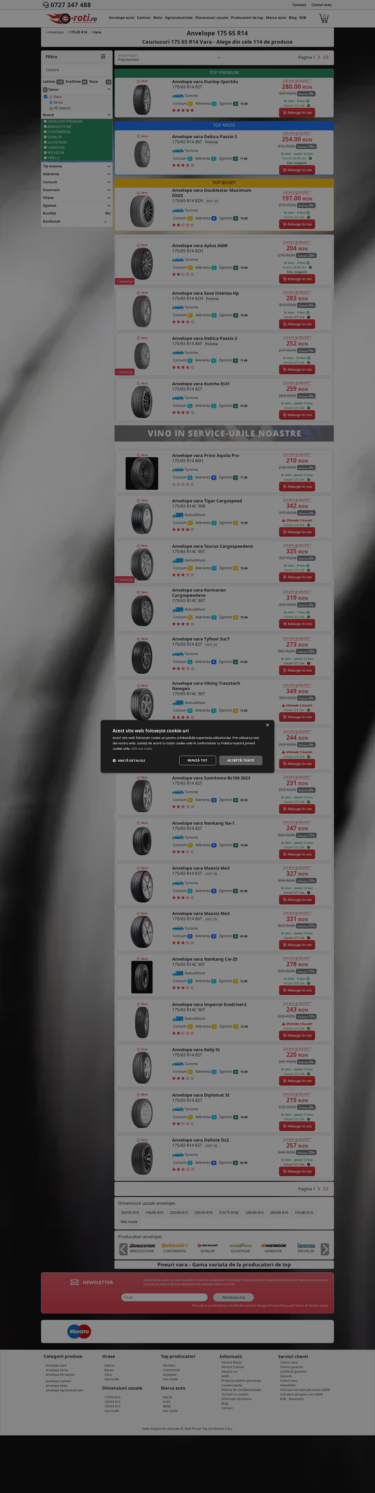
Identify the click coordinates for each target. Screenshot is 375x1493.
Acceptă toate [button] (240, 760)
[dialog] (187, 746)
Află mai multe (141, 748)
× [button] (267, 725)
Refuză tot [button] (198, 760)
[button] (129, 760)
